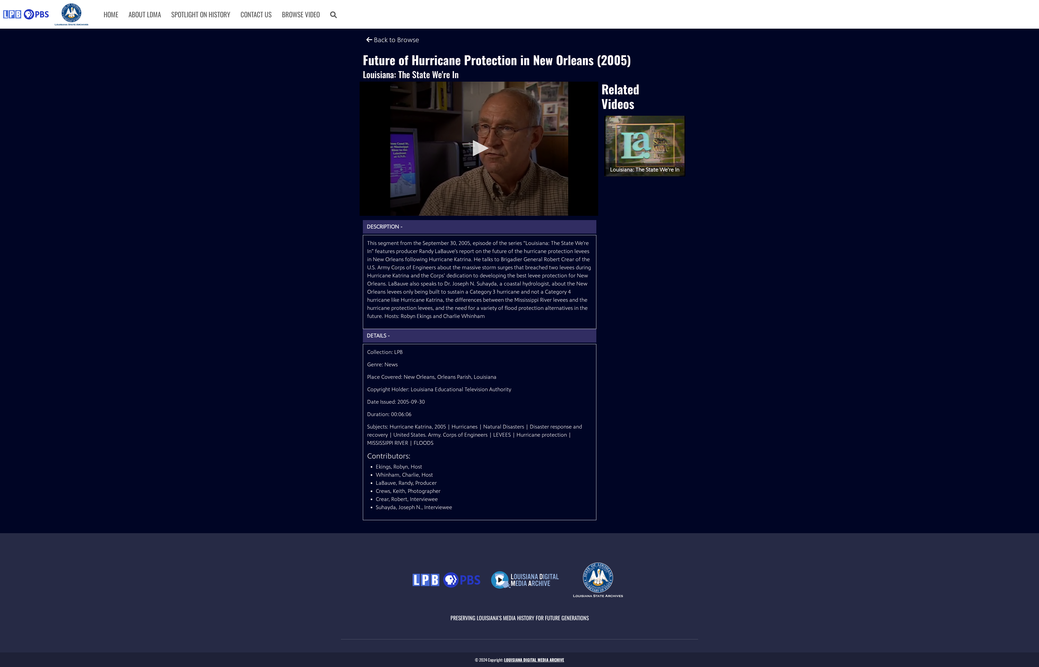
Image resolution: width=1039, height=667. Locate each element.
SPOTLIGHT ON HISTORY (200, 14)
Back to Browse (395, 40)
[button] (333, 14)
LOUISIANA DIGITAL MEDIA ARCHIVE (534, 660)
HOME (111, 14)
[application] (479, 149)
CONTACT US (256, 14)
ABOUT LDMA (145, 14)
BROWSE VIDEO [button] (301, 14)
